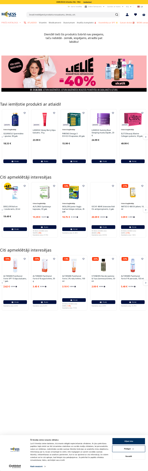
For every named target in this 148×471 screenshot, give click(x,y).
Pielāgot (127, 449)
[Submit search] (117, 15)
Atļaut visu (128, 441)
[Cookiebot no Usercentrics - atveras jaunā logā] (15, 466)
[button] (74, 6)
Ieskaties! (87, 2)
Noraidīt (128, 456)
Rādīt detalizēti (36, 466)
